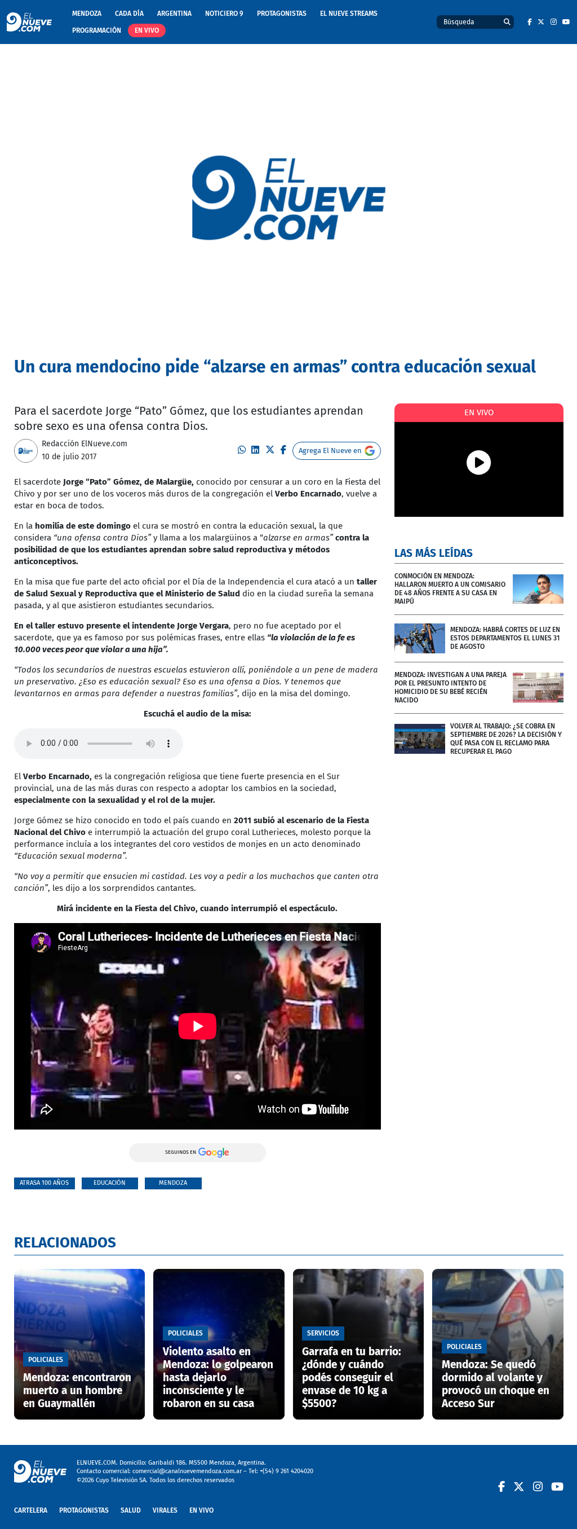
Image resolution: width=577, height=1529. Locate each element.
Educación (110, 1183)
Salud (131, 1510)
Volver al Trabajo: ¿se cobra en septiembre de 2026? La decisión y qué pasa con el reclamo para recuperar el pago (506, 738)
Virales (165, 1510)
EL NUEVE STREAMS (349, 13)
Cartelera (30, 1510)
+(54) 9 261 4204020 (286, 1471)
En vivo (147, 30)
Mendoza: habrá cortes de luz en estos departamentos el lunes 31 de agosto (505, 638)
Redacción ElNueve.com (84, 444)
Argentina (174, 13)
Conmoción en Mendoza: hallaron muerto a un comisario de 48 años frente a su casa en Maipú (449, 588)
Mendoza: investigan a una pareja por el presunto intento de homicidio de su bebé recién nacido (450, 687)
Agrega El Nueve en (330, 450)
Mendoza (86, 13)
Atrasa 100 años (44, 1183)
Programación (96, 30)
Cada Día (129, 13)
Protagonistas (282, 13)
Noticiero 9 (224, 13)
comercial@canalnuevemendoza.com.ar (187, 1471)
